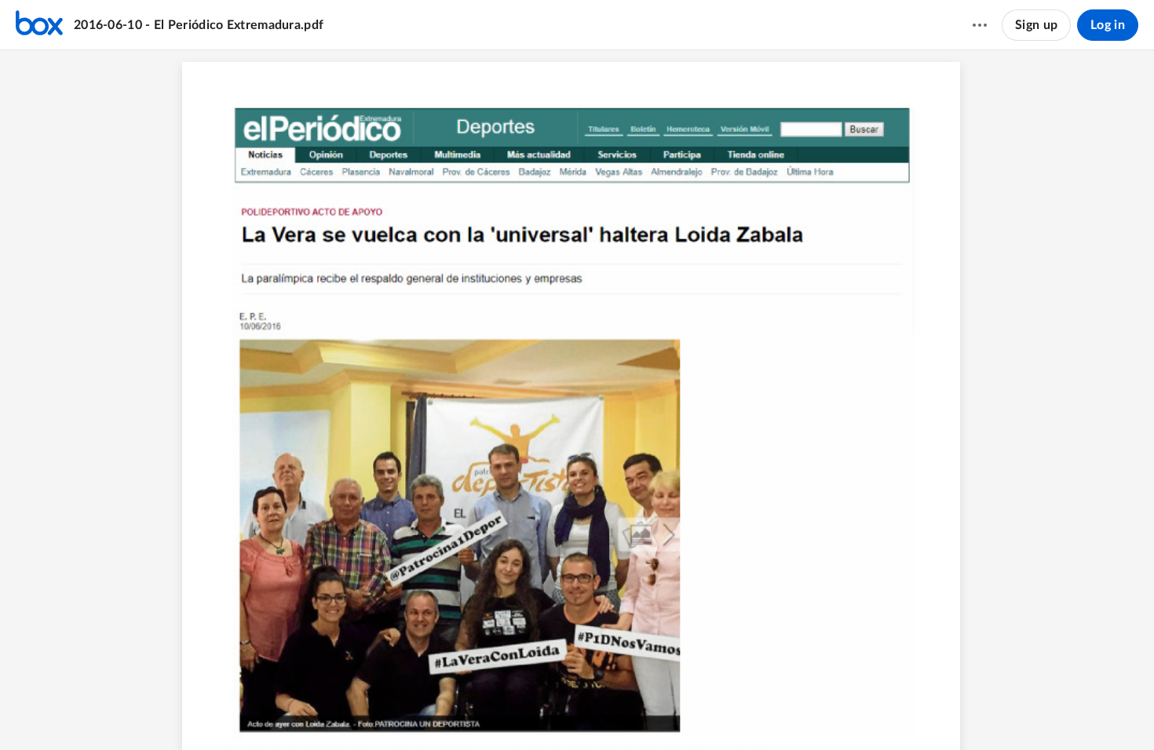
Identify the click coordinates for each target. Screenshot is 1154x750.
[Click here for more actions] (979, 25)
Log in (1107, 25)
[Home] (39, 25)
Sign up (1036, 25)
